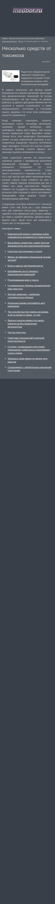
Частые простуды (17, 332)
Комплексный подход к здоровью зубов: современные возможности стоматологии (29, 235)
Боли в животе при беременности (25, 265)
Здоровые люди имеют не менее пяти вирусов (27, 360)
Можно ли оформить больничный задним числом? (29, 258)
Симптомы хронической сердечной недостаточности (26, 339)
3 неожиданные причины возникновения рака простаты (29, 287)
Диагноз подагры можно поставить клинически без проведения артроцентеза (26, 323)
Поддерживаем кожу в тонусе (23, 280)
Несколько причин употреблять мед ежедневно (26, 304)
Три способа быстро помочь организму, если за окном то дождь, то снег (28, 313)
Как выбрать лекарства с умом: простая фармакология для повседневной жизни (29, 244)
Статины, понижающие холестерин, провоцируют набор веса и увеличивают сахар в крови (29, 350)
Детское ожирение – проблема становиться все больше (24, 296)
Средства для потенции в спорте (25, 251)
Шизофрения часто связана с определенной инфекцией (23, 273)
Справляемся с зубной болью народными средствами (29, 369)
